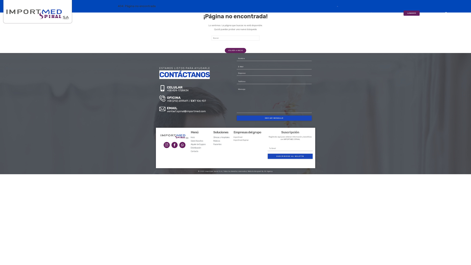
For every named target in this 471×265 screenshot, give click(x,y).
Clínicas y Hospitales (221, 137)
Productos (308, 13)
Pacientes (217, 144)
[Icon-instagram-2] (167, 145)
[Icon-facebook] (174, 145)
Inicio (277, 13)
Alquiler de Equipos (346, 13)
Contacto (382, 13)
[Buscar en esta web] (235, 38)
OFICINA (174, 98)
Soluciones (325, 13)
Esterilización (366, 13)
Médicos (216, 141)
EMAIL (172, 108)
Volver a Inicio (235, 50)
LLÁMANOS (411, 13)
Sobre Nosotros (291, 13)
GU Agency (268, 171)
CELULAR (175, 87)
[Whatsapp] (182, 145)
